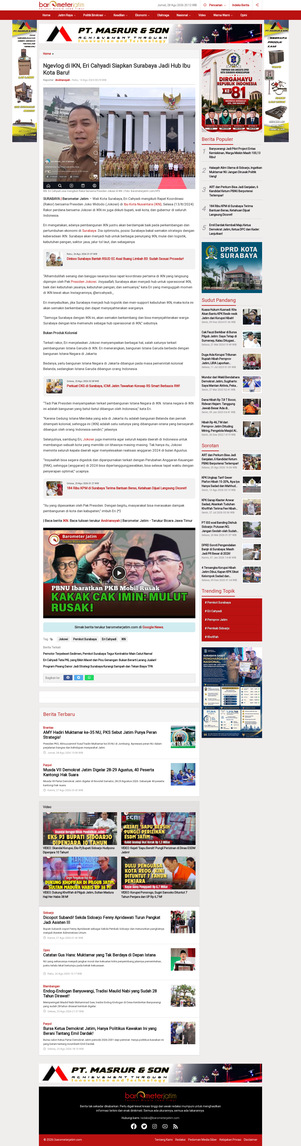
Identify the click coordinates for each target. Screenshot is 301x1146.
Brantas (48, 727)
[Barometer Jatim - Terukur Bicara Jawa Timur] (61, 5)
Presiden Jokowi (83, 282)
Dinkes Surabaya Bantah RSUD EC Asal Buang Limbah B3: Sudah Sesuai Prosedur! (125, 259)
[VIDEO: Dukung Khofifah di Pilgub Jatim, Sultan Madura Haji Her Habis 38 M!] (80, 873)
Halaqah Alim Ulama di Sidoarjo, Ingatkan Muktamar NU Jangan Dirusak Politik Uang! (235, 172)
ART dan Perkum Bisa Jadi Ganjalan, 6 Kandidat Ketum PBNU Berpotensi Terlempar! (233, 191)
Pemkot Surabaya (85, 639)
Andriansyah (110, 521)
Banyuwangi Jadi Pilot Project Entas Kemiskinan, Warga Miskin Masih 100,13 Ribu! (234, 153)
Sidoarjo (48, 912)
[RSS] (176, 1128)
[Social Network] (257, 5)
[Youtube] (165, 1128)
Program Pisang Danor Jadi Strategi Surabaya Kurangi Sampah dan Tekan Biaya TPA (98, 666)
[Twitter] (78, 677)
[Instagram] (155, 1128)
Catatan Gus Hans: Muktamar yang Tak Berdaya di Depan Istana (99, 954)
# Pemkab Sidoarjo (217, 628)
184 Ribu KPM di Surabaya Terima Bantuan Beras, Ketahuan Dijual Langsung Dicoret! (127, 488)
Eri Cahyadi (109, 639)
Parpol (47, 765)
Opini (46, 950)
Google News (153, 627)
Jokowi (88, 439)
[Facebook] (67, 677)
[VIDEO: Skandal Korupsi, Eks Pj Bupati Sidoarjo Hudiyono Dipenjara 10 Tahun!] (80, 828)
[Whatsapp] (89, 677)
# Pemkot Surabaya (218, 602)
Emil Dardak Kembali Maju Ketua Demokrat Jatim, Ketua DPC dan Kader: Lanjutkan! (234, 229)
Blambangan (51, 986)
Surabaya (89, 231)
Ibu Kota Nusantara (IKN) (143, 204)
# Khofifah (211, 636)
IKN (65, 521)
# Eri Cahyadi (213, 611)
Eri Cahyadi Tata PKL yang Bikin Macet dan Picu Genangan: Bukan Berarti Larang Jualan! (99, 660)
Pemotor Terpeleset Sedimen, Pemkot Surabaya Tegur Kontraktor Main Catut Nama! (97, 653)
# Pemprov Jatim (216, 619)
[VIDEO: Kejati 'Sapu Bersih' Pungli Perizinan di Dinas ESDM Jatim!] (158, 828)
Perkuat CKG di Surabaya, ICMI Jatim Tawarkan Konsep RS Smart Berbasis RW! (123, 386)
